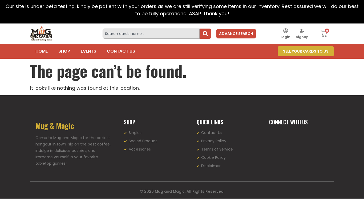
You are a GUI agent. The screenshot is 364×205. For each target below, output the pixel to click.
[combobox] (151, 34)
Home (41, 51)
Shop (64, 51)
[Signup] (302, 30)
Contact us (121, 51)
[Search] (205, 34)
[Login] (285, 30)
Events (88, 51)
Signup (302, 37)
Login (285, 37)
